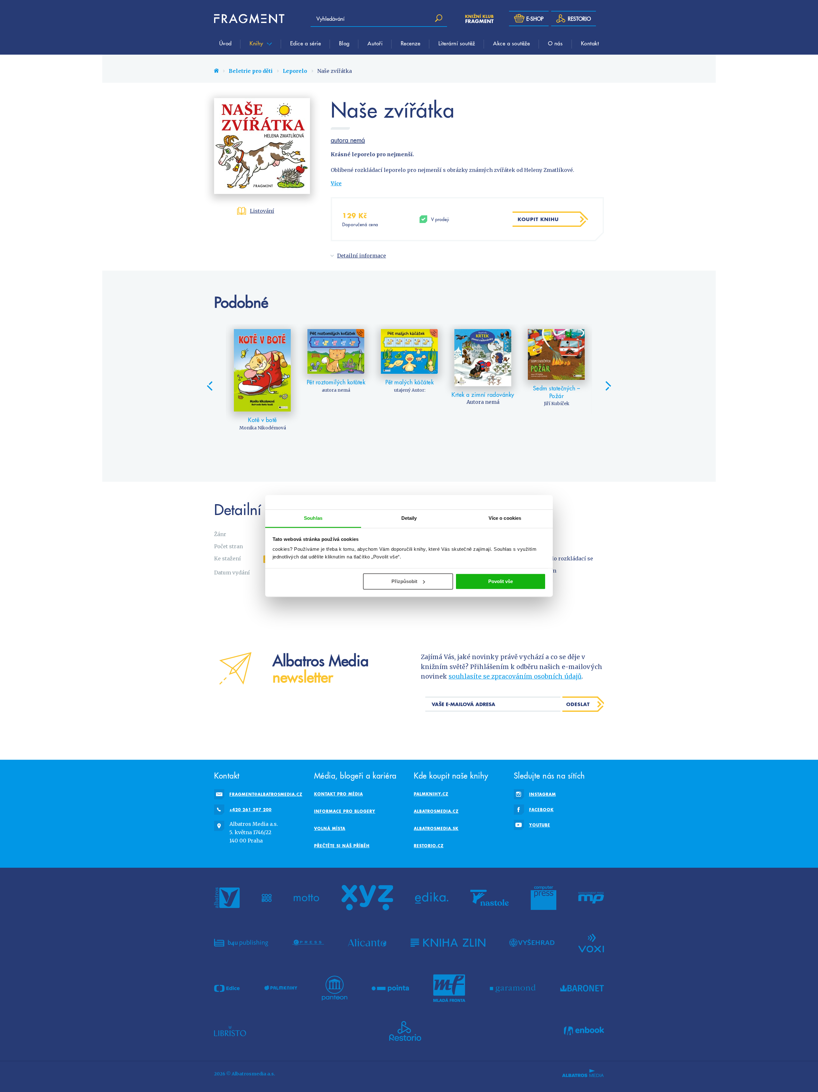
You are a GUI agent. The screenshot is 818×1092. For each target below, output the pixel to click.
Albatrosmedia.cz (436, 811)
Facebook (541, 809)
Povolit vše (500, 581)
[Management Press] (591, 897)
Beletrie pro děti (251, 71)
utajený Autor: (409, 390)
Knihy (257, 43)
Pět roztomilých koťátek (336, 382)
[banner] (249, 18)
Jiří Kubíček (556, 403)
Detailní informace (361, 255)
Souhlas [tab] (313, 518)
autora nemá (348, 139)
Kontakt (590, 43)
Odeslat (578, 704)
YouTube (539, 825)
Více (336, 184)
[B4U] (241, 942)
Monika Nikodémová (262, 428)
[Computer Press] (543, 897)
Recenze (411, 43)
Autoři (374, 43)
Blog (344, 43)
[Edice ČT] (226, 988)
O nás (555, 43)
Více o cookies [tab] (505, 518)
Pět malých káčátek (409, 382)
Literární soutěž (456, 43)
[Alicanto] (367, 942)
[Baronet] (582, 988)
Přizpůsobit (404, 581)
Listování (262, 211)
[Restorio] (405, 1030)
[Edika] (431, 897)
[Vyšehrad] (532, 942)
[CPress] (308, 942)
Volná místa (329, 828)
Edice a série (305, 43)
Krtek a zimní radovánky (482, 394)
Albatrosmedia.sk (436, 828)
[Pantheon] (334, 988)
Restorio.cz (429, 846)
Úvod (225, 43)
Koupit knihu (538, 219)
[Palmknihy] (281, 988)
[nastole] (489, 897)
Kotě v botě (262, 419)
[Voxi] (591, 942)
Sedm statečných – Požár (556, 391)
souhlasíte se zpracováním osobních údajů (515, 676)
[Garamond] (512, 988)
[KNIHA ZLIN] (448, 942)
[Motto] (306, 897)
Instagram (542, 794)
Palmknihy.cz (431, 794)
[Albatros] (226, 897)
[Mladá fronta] (449, 988)
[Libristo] (230, 1030)
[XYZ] (367, 897)
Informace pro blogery (344, 811)
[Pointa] (390, 988)
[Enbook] (584, 1030)
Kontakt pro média (338, 794)
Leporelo (295, 71)
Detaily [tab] (409, 518)
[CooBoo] (266, 897)
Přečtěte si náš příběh (342, 846)
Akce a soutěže (511, 43)
